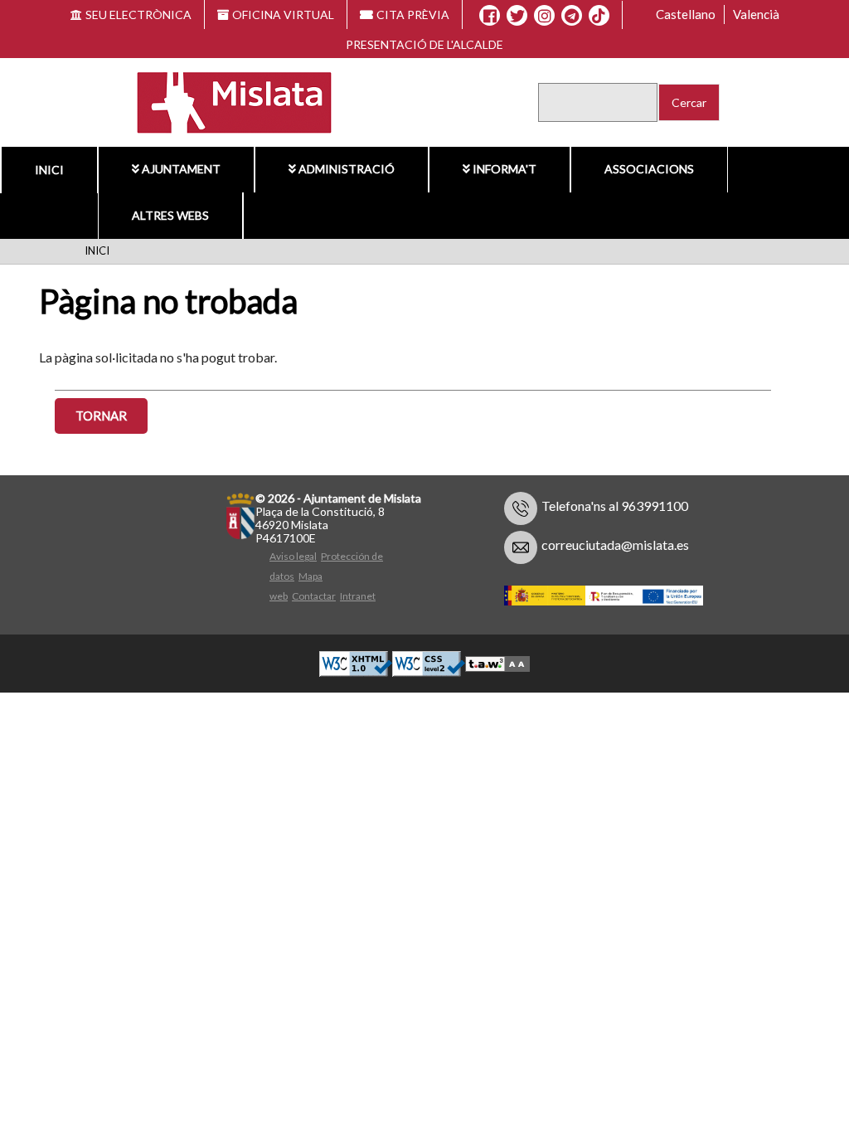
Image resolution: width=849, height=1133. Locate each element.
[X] (517, 16)
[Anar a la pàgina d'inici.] (224, 101)
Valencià (756, 14)
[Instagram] (544, 16)
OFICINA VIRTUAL (283, 14)
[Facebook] (490, 16)
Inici (97, 250)
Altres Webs (170, 215)
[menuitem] (176, 169)
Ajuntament (181, 169)
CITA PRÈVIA (412, 14)
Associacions (649, 169)
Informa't (504, 169)
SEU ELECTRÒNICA (138, 14)
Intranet (358, 596)
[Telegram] (572, 16)
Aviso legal (293, 556)
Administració (346, 169)
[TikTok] (598, 16)
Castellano (686, 14)
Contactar (314, 596)
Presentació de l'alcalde (424, 44)
